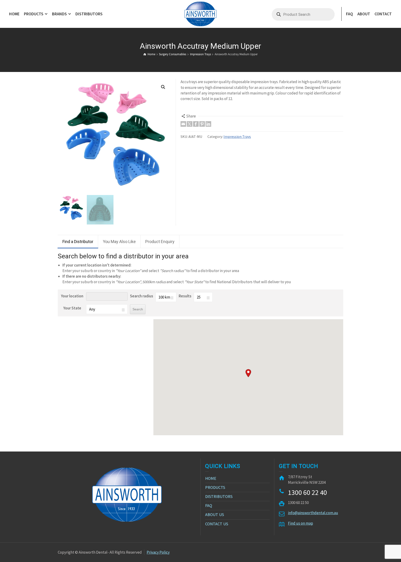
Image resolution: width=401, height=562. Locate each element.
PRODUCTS (215, 487)
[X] (189, 124)
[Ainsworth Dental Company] (200, 13)
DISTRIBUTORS (219, 496)
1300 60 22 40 (307, 492)
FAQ (208, 505)
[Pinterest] (202, 124)
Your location (72, 296)
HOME (210, 478)
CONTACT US (216, 523)
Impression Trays (237, 136)
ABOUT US (214, 514)
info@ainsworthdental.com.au (313, 512)
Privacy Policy (158, 552)
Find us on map (300, 523)
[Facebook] (196, 124)
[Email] (183, 124)
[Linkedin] (208, 124)
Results (185, 296)
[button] (248, 373)
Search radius (141, 296)
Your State (72, 308)
